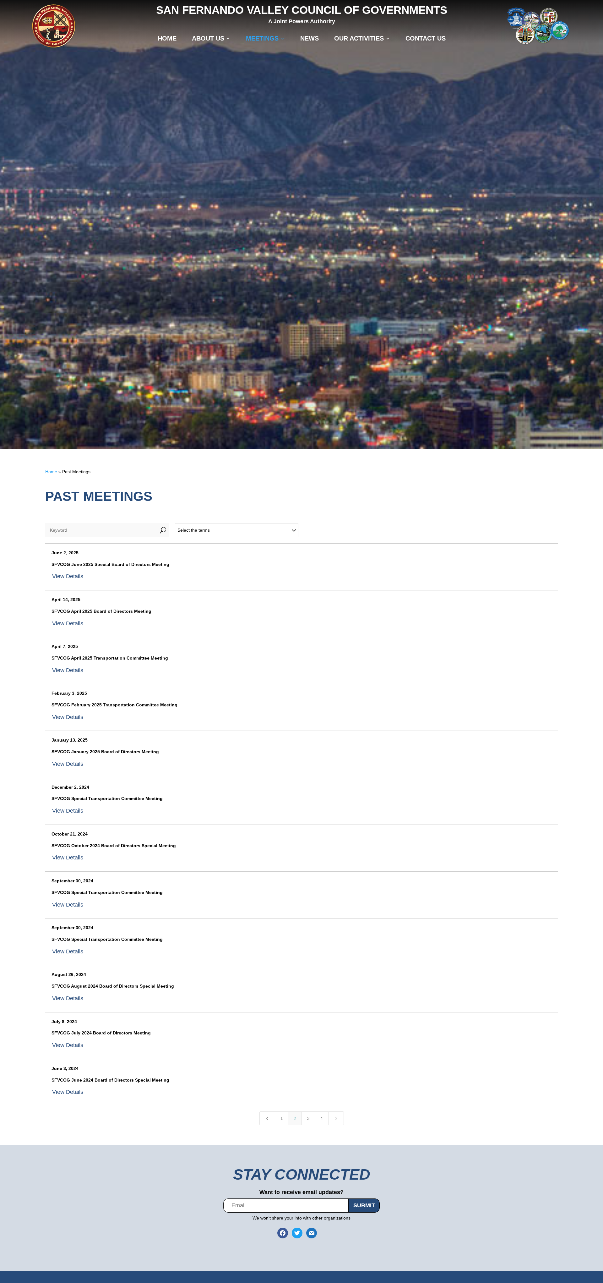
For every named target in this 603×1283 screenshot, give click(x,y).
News (309, 38)
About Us (208, 38)
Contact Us (425, 38)
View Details (67, 576)
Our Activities (359, 38)
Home (167, 38)
